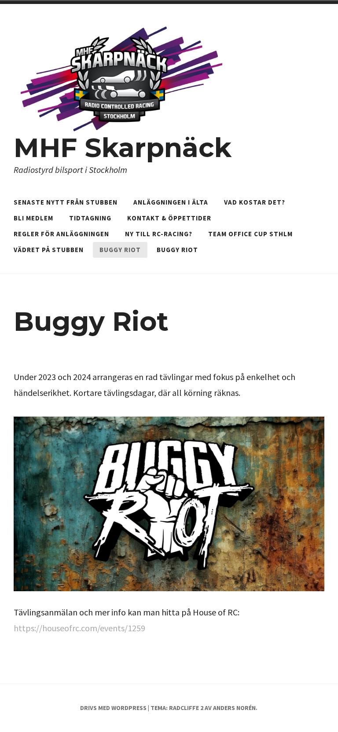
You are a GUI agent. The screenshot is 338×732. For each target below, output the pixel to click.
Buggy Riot (120, 249)
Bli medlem (33, 218)
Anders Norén (234, 708)
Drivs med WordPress (113, 708)
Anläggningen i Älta (170, 202)
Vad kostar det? (254, 202)
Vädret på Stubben (49, 249)
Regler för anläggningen (61, 234)
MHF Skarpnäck (122, 148)
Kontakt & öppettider (169, 218)
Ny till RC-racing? (158, 234)
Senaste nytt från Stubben (66, 202)
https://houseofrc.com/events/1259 (79, 627)
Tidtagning (90, 218)
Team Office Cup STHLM (250, 234)
